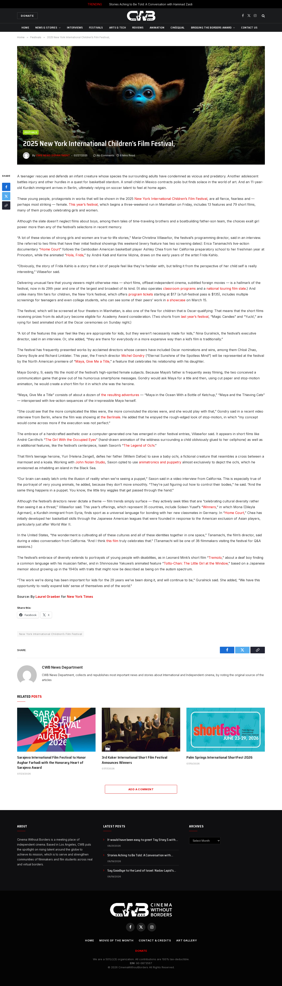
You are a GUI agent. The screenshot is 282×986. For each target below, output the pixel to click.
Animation (157, 27)
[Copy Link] (6, 206)
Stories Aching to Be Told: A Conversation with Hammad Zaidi (150, 4)
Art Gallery (186, 940)
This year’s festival (83, 204)
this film (112, 541)
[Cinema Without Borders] (141, 15)
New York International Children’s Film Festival (170, 199)
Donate (27, 15)
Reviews (137, 27)
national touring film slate (226, 288)
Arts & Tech (117, 27)
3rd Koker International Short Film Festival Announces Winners (134, 760)
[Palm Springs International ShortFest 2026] (225, 730)
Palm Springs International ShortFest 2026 (219, 757)
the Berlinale (110, 417)
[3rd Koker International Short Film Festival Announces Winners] (141, 730)
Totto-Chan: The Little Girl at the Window (196, 563)
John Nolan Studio (90, 462)
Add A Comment (141, 789)
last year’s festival (195, 316)
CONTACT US (249, 27)
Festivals (96, 27)
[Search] (263, 15)
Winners (209, 507)
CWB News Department (53, 155)
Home (25, 27)
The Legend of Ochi (138, 445)
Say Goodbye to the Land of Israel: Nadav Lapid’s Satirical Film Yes (140, 870)
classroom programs (179, 288)
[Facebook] (6, 187)
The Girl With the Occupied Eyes (70, 440)
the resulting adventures (120, 395)
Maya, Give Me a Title (92, 361)
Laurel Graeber (48, 596)
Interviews (75, 27)
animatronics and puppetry (160, 462)
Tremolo (215, 557)
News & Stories (46, 27)
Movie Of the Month (116, 940)
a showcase (176, 300)
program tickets (140, 294)
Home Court (50, 249)
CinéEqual (178, 27)
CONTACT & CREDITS (155, 940)
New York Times (80, 596)
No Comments (105, 155)
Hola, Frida (74, 255)
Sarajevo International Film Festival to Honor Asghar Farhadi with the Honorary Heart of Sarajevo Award (51, 762)
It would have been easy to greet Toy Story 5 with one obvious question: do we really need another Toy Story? (143, 840)
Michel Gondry (133, 356)
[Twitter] (6, 196)
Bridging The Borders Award (211, 27)
